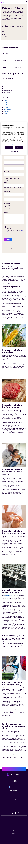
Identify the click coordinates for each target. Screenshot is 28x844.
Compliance (14, 824)
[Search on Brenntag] (21, 2)
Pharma (5, 100)
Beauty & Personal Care (9, 104)
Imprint (14, 830)
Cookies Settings (14, 151)
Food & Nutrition (7, 107)
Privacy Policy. (12, 144)
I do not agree (9, 147)
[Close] (25, 124)
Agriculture (6, 111)
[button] (26, 842)
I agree (18, 147)
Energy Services (7, 102)
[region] (14, 138)
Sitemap (14, 833)
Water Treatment (7, 105)
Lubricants (6, 113)
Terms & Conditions (14, 827)
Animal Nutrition (7, 109)
